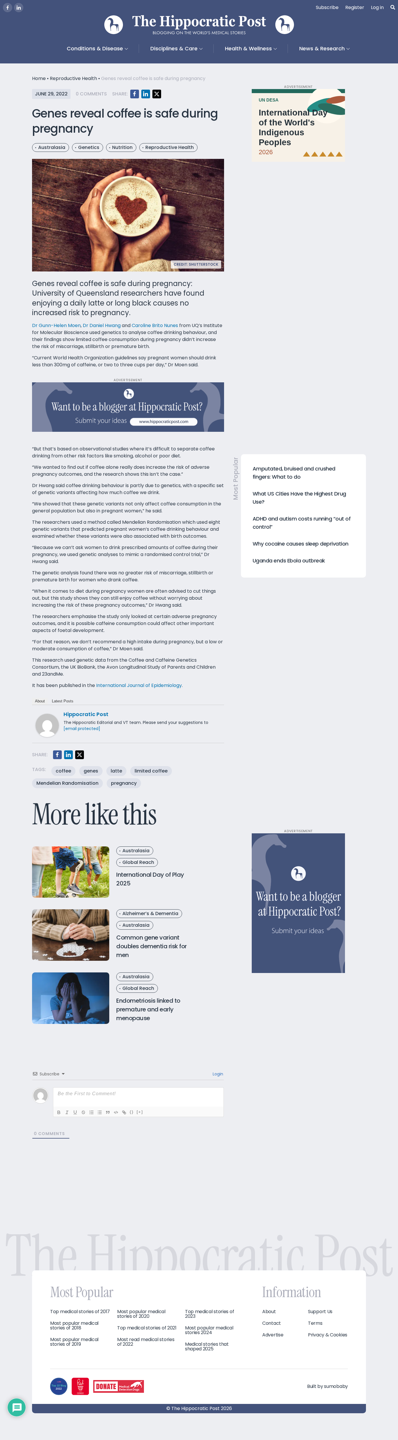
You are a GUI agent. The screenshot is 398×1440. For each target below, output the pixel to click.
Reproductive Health (73, 78)
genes (91, 771)
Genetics (88, 147)
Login (217, 1074)
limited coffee (151, 771)
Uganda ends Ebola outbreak (289, 560)
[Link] (124, 1112)
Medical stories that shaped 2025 (207, 1346)
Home (39, 78)
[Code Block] (116, 1112)
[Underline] (75, 1112)
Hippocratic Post (86, 714)
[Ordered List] (91, 1112)
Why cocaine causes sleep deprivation (300, 543)
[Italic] (67, 1112)
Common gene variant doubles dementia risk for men (151, 946)
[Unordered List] (100, 1112)
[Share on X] (156, 94)
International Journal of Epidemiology (139, 685)
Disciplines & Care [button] (174, 48)
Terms (315, 1323)
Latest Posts (62, 701)
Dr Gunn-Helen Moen (56, 325)
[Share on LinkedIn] (145, 94)
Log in (377, 7)
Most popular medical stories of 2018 (74, 1325)
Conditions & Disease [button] (95, 48)
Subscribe (327, 7)
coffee (63, 771)
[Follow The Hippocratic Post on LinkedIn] (18, 7)
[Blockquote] (108, 1112)
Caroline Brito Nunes (155, 325)
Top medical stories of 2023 (209, 1314)
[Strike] (83, 1112)
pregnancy (124, 783)
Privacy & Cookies (327, 1335)
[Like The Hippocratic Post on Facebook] (7, 7)
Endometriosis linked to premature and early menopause (148, 1009)
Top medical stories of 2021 (147, 1328)
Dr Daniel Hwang (102, 325)
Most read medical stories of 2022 (146, 1342)
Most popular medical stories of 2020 (141, 1314)
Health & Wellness (248, 48)
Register (354, 7)
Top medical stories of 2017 (80, 1311)
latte (116, 771)
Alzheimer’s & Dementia (150, 913)
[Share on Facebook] (134, 94)
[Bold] (59, 1112)
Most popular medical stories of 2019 (74, 1342)
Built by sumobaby (327, 1386)
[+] (140, 1112)
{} (132, 1112)
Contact (271, 1323)
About (40, 701)
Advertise (272, 1335)
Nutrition (122, 147)
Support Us (320, 1311)
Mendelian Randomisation (67, 783)
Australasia (51, 147)
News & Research (322, 48)
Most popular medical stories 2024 (209, 1330)
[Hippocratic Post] (47, 725)
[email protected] (82, 728)
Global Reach (138, 862)
